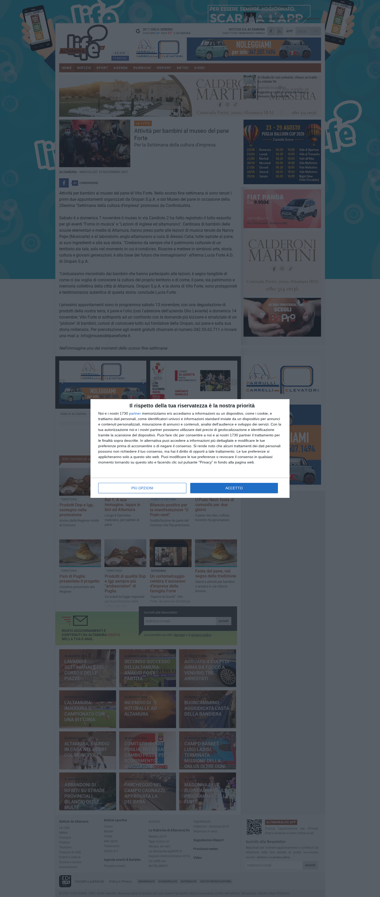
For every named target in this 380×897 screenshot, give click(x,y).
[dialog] (190, 448)
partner (135, 413)
